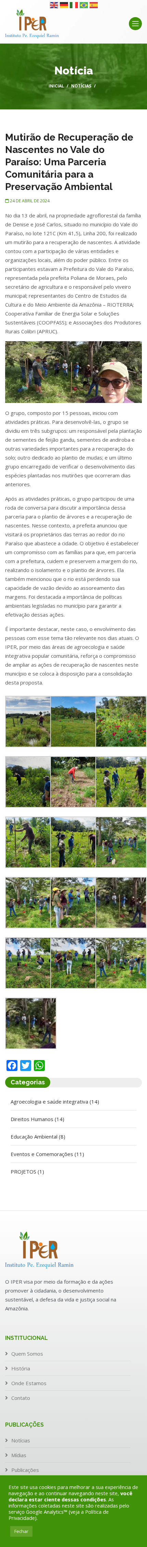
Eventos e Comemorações (47, 1154)
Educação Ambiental (38, 1136)
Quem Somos (27, 1353)
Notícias (81, 86)
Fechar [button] (21, 1531)
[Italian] (74, 4)
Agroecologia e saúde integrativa (55, 1101)
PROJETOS (27, 1171)
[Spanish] (94, 4)
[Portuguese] (84, 4)
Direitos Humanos (37, 1119)
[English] (54, 4)
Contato (20, 1397)
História (20, 1368)
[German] (64, 4)
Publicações (25, 1469)
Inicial (56, 86)
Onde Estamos (28, 1383)
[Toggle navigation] (135, 23)
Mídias (18, 1455)
